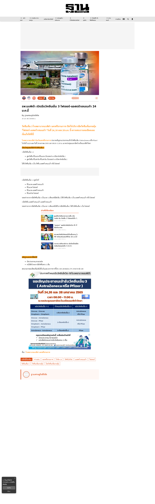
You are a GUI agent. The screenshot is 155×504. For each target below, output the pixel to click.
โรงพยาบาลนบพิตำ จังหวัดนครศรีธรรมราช (36, 140)
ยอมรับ (9, 488)
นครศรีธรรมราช (47, 359)
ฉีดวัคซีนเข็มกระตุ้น (52, 364)
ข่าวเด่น (36, 359)
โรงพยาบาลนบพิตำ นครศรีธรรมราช (38, 352)
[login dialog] (132, 19)
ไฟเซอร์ (92, 359)
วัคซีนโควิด (68, 359)
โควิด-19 (59, 359)
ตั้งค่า (9, 491)
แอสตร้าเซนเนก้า (81, 359)
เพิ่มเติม (5, 484)
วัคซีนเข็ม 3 (25, 364)
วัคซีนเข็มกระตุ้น (37, 364)
